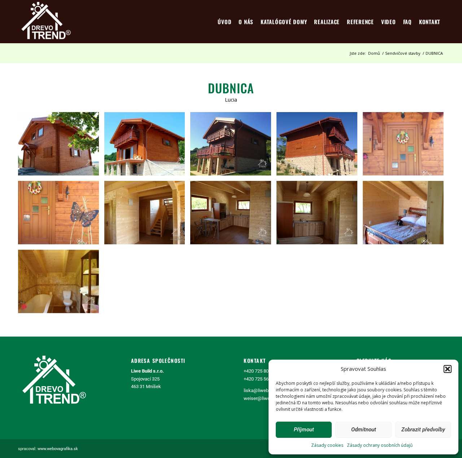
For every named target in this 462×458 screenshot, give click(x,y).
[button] (447, 369)
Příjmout (304, 429)
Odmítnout (363, 429)
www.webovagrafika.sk (58, 448)
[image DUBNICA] (61, 146)
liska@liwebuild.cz (263, 390)
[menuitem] (224, 21)
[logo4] (46, 21)
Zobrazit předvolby (423, 429)
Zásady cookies (327, 445)
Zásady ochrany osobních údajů (380, 445)
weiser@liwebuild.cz (265, 398)
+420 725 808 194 (262, 371)
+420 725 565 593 (262, 379)
